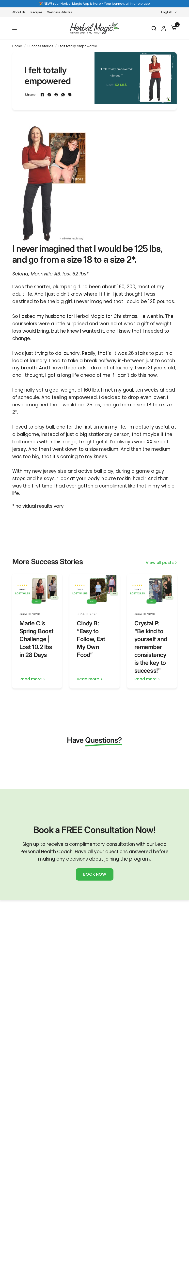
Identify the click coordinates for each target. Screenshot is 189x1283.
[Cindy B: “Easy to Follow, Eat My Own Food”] (94, 589)
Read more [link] (30, 679)
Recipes (36, 12)
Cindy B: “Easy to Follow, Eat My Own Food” (91, 639)
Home (17, 46)
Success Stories (40, 46)
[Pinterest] (56, 95)
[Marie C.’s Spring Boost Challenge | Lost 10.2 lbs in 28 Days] (37, 589)
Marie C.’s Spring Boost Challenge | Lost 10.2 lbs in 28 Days (36, 639)
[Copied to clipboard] (70, 95)
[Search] (154, 28)
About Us (19, 12)
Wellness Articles (59, 12)
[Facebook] (42, 95)
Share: (30, 94)
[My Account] (163, 28)
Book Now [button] (94, 874)
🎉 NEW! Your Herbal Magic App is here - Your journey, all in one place (94, 3)
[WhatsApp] (63, 95)
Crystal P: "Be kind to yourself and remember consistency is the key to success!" (150, 647)
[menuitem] (20, 12)
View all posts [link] (160, 563)
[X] (49, 95)
